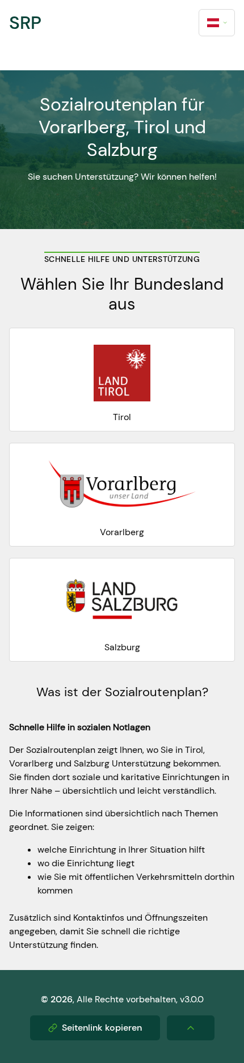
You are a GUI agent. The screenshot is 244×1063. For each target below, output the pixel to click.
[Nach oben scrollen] (190, 1027)
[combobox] (217, 22)
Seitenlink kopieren (102, 1028)
